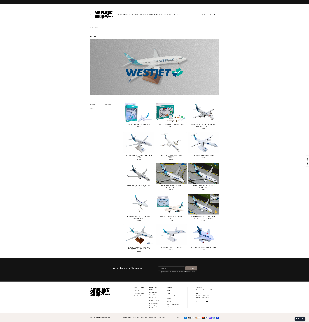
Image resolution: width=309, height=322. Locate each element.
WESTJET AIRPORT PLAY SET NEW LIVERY (171, 125)
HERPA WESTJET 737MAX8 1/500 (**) (138, 186)
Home (91, 27)
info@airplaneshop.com (202, 297)
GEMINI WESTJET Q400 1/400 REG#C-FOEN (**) (171, 156)
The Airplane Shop (98, 317)
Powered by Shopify (106, 317)
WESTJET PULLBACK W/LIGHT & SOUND (203, 247)
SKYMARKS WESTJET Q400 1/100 (203, 155)
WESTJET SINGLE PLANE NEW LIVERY (139, 125)
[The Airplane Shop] (104, 14)
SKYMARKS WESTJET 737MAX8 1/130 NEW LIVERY (139, 156)
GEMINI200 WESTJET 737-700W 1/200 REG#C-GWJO (203, 187)
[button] (210, 14)
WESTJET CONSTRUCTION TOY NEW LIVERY (171, 217)
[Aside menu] (92, 14)
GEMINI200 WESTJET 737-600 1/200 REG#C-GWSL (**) (138, 217)
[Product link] (138, 114)
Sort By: (92, 104)
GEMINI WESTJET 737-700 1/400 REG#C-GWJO (171, 187)
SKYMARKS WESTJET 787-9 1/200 (171, 247)
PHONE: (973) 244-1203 (202, 295)
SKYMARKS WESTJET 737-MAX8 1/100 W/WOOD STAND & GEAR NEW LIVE (138, 248)
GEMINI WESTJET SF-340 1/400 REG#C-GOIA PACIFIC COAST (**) (203, 125)
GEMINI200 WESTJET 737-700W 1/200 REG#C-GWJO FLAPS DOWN (203, 217)
